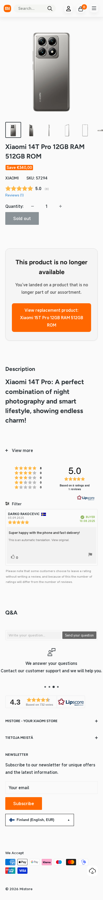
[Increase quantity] (60, 206)
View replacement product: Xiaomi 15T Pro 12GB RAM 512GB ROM (51, 318)
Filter (16, 503)
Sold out (22, 218)
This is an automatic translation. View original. (38, 540)
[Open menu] (94, 8)
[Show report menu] (90, 555)
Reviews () (14, 195)
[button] (45, 702)
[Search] (50, 8)
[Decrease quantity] (32, 206)
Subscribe (23, 803)
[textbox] (34, 635)
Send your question (79, 635)
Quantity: (14, 206)
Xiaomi (12, 178)
